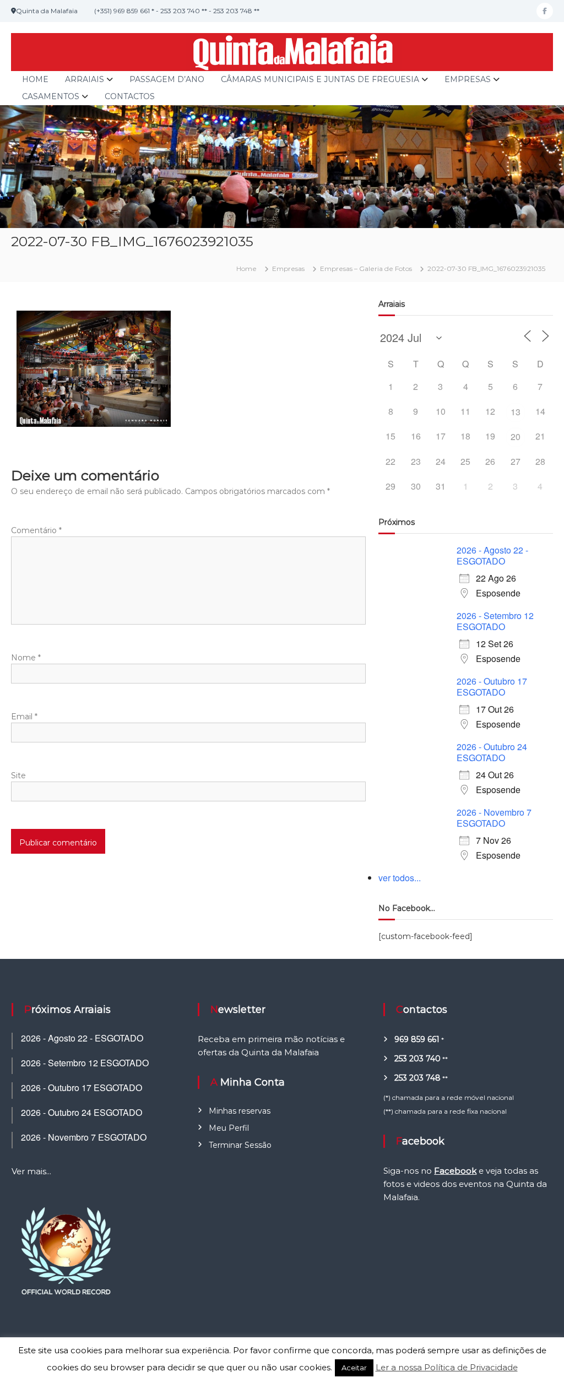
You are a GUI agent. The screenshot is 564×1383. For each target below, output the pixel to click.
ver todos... (399, 877)
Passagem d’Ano (166, 79)
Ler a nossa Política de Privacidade (447, 1367)
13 (515, 411)
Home (35, 79)
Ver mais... (31, 1171)
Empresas (467, 79)
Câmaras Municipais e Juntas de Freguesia (320, 79)
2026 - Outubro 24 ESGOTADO (492, 752)
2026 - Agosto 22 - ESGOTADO (492, 555)
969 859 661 (417, 1039)
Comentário (36, 530)
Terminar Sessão (240, 1145)
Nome (26, 658)
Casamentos (50, 96)
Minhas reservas (239, 1111)
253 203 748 (417, 1078)
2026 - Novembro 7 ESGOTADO (494, 817)
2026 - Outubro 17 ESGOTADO (492, 686)
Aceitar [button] (354, 1367)
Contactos (130, 96)
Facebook (455, 1170)
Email (24, 717)
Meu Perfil (229, 1128)
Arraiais (84, 79)
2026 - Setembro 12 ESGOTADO (495, 621)
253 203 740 (417, 1059)
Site (18, 775)
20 (515, 436)
